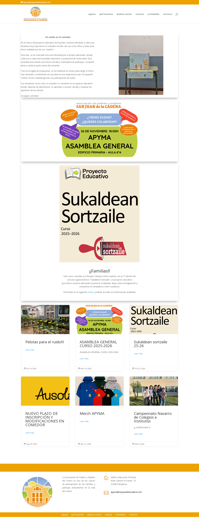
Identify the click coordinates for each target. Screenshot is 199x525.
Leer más (29, 349)
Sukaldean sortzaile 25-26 (154, 338)
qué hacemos (106, 14)
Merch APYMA (99, 411)
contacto (167, 14)
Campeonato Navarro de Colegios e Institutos (154, 411)
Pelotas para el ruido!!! (45, 338)
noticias (140, 14)
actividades (153, 14)
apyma (92, 14)
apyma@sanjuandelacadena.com (126, 492)
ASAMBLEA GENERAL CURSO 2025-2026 (99, 338)
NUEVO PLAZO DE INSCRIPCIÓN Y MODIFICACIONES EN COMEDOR (45, 411)
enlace (91, 292)
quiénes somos (124, 14)
